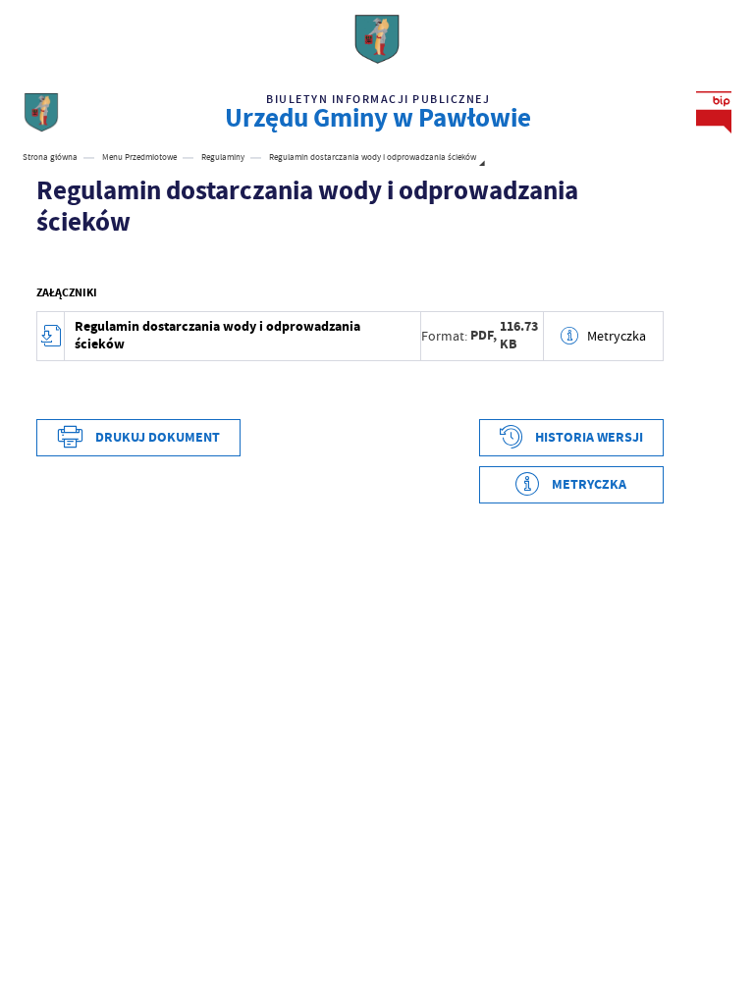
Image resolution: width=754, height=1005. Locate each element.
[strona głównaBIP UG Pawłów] (42, 112)
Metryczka (616, 335)
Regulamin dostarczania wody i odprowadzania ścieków (217, 335)
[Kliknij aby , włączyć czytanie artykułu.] (46, 260)
